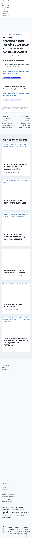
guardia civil (16, 509)
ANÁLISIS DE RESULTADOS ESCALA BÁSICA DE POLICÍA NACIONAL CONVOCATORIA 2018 (8, 123)
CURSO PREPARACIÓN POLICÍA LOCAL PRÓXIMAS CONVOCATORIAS (24, 122)
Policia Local (20, 34)
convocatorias (5, 509)
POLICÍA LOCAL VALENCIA (19, 515)
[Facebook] (3, 526)
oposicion (22, 509)
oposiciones (15, 108)
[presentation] (16, 152)
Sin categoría (5, 499)
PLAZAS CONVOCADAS (23, 512)
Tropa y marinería (6, 501)
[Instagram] (3, 532)
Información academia (8, 34)
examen (11, 509)
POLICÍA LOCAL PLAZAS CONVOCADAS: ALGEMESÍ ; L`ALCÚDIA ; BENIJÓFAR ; (14, 237)
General (3, 491)
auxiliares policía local (7, 507)
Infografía (4, 492)
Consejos (4, 487)
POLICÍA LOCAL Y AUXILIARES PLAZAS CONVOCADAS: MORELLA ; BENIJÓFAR (15, 167)
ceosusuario (7, 55)
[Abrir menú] (28, 8)
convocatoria (6, 108)
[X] (3, 529)
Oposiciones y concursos (8, 496)
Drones (3, 489)
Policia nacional (7, 515)
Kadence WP (23, 533)
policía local (24, 108)
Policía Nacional (5, 498)
